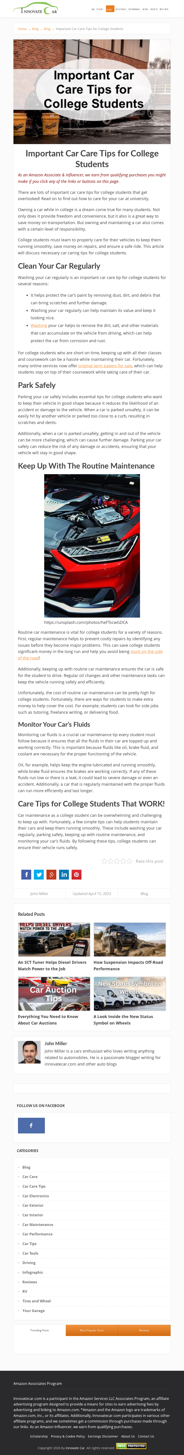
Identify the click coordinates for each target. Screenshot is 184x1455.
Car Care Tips (34, 1186)
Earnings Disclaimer (103, 1436)
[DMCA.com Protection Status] (131, 1448)
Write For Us (164, 9)
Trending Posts (39, 1330)
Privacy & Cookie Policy (68, 1436)
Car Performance (134, 9)
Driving (28, 1262)
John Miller (39, 893)
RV (24, 1291)
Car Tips (29, 1243)
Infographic (32, 1272)
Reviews (100, 9)
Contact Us (154, 9)
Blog (93, 9)
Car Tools (145, 9)
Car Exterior (33, 1205)
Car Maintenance (37, 1224)
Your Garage (33, 1310)
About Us (128, 1436)
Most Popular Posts (92, 1330)
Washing (39, 325)
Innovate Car (75, 1448)
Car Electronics (121, 9)
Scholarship (39, 1436)
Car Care (109, 9)
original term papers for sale (105, 365)
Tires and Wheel (36, 1301)
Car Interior (32, 1215)
